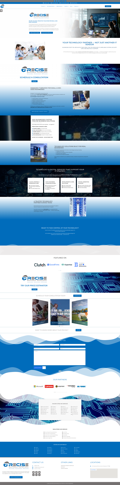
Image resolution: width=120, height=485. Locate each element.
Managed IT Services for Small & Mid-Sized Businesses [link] (45, 88)
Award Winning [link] (64, 468)
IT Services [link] (43, 6)
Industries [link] (66, 6)
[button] (34, 264)
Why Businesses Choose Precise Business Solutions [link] (43, 120)
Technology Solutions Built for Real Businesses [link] (70, 147)
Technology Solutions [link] (50, 6)
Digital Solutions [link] (59, 6)
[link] (1, 10)
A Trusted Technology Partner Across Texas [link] (43, 202)
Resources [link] (76, 6)
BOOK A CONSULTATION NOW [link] (16, 477)
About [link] (71, 6)
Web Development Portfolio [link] (67, 465)
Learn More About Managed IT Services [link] (39, 111)
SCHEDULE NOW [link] (77, 295)
